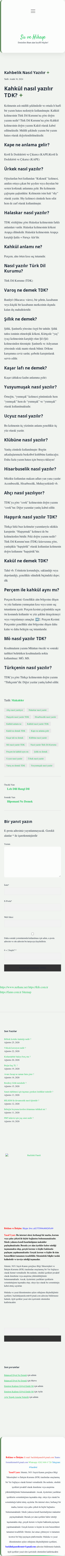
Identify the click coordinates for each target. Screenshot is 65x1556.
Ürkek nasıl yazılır (36, 758)
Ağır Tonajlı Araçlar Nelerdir (16, 1396)
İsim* (6, 884)
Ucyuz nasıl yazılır (14, 758)
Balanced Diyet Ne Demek (15, 1375)
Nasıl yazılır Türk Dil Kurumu (43, 744)
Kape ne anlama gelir (40, 730)
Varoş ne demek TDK (15, 765)
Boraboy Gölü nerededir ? (15, 1082)
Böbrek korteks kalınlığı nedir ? (17, 1039)
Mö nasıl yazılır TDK (15, 744)
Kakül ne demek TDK (15, 730)
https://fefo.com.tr (38, 987)
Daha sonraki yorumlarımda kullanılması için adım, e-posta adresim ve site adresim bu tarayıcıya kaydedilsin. (29, 940)
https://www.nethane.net (14, 987)
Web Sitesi (8, 917)
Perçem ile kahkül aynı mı (17, 751)
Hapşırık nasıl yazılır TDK (17, 716)
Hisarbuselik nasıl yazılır (45, 716)
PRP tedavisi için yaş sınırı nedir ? (18, 1117)
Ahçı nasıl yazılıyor (14, 709)
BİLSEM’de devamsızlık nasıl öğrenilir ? (21, 1100)
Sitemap (26, 992)
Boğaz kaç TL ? (11, 1065)
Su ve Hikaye (33, 37)
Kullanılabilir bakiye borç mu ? (17, 1056)
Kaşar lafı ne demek (14, 737)
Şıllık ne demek (40, 751)
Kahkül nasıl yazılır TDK (38, 723)
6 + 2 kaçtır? (10, 950)
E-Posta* (8, 900)
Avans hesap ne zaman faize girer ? (19, 1074)
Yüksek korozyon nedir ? (15, 1047)
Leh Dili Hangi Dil (18, 789)
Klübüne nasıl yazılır (38, 737)
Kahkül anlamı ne (13, 723)
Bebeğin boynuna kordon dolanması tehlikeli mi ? (25, 1109)
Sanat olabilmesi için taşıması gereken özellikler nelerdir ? (28, 1091)
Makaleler (18, 700)
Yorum (7, 843)
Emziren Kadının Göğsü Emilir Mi (19, 1386)
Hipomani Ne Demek (20, 801)
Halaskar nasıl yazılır (38, 709)
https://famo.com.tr (10, 992)
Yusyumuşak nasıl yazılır (41, 765)
